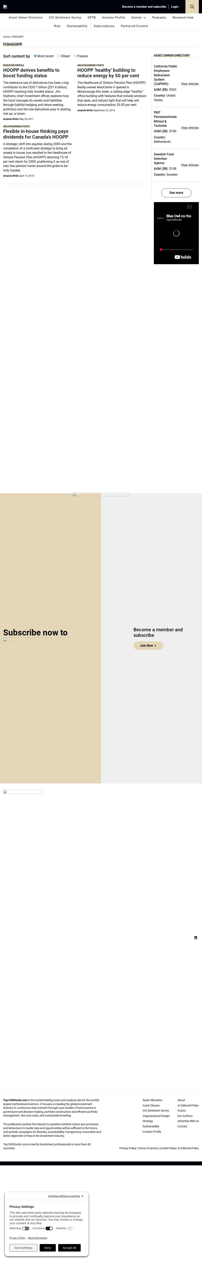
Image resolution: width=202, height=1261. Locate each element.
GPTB (92, 17)
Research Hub (183, 17)
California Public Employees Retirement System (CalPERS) (165, 75)
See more (176, 193)
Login (174, 6)
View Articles (190, 84)
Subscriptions (104, 26)
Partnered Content (134, 26)
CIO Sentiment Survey (65, 17)
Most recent (45, 56)
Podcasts (159, 17)
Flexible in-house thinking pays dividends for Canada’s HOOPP (35, 134)
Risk (57, 26)
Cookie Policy (168, 1148)
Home (6, 36)
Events (137, 17)
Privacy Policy (127, 1148)
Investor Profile (113, 17)
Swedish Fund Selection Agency (164, 158)
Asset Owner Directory (26, 17)
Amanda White (11, 119)
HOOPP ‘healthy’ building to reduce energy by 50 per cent (108, 73)
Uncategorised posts (90, 65)
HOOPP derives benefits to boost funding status (31, 73)
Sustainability (77, 26)
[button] (192, 6)
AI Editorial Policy (188, 1148)
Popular (82, 56)
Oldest (65, 56)
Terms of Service (148, 1148)
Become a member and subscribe (144, 6)
